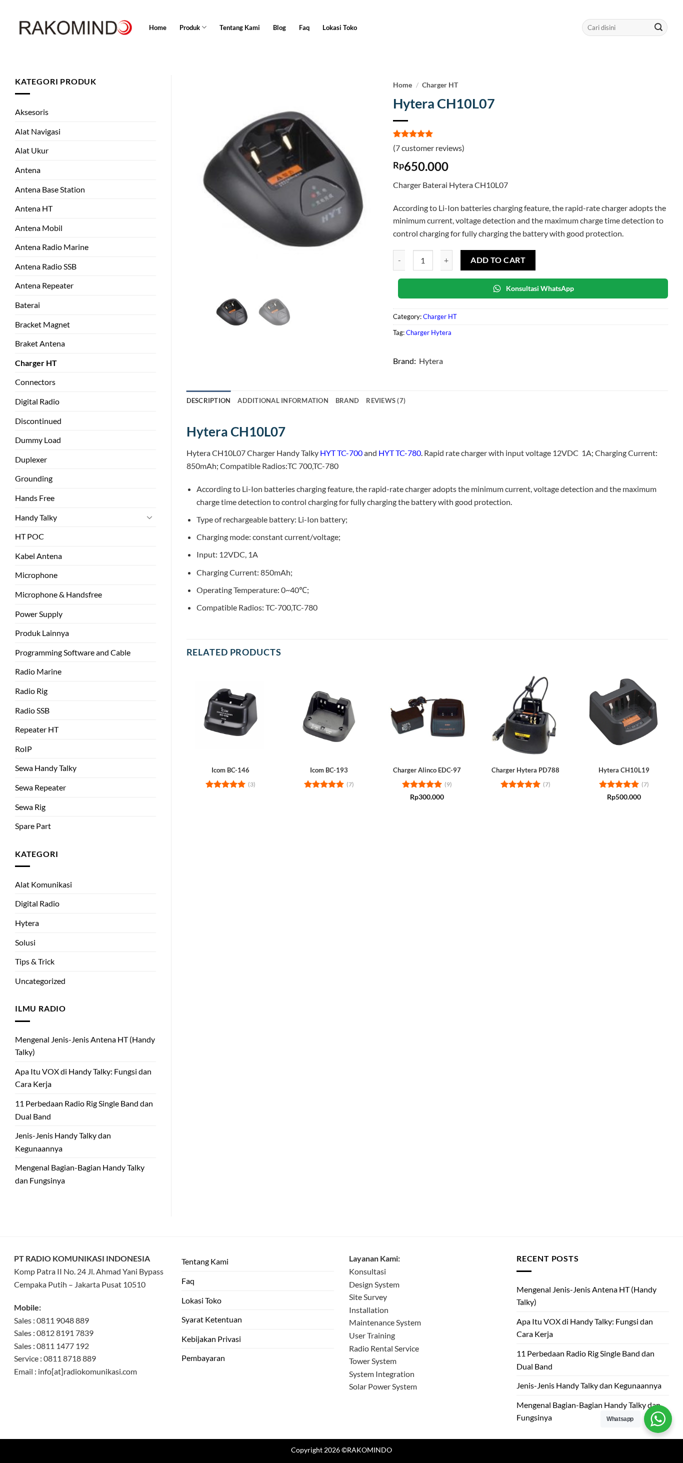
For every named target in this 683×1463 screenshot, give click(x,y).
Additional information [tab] (283, 400)
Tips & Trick (34, 961)
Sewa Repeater (40, 787)
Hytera (27, 923)
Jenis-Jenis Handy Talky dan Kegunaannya (63, 1141)
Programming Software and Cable (72, 652)
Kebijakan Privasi (211, 1339)
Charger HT (36, 363)
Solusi (25, 942)
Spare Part (33, 825)
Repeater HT (36, 729)
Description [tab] (208, 400)
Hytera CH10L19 (624, 770)
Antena (27, 169)
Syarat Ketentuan (212, 1319)
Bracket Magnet (42, 324)
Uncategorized (40, 981)
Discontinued (38, 421)
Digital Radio (37, 401)
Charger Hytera (429, 332)
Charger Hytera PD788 (526, 770)
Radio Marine (38, 671)
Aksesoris (31, 111)
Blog (279, 28)
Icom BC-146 (231, 770)
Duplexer (31, 459)
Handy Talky (36, 517)
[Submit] (658, 27)
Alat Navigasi (37, 131)
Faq (304, 28)
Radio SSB (32, 710)
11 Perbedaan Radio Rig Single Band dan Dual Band (84, 1109)
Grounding (33, 478)
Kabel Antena (38, 555)
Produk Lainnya (42, 633)
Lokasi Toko (339, 28)
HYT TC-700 (341, 453)
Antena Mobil (38, 227)
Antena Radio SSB (45, 266)
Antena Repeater (44, 285)
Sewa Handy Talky (45, 767)
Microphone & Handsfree (58, 594)
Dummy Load (38, 439)
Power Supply (38, 613)
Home (157, 28)
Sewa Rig (30, 807)
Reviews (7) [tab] (386, 400)
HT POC (29, 536)
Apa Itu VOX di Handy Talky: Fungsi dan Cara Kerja (83, 1077)
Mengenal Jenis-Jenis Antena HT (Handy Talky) (85, 1045)
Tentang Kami (240, 28)
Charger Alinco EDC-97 (427, 770)
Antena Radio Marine (51, 247)
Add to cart (498, 260)
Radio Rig (31, 691)
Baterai (27, 305)
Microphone (36, 575)
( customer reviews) (428, 147)
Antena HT (33, 208)
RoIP (23, 749)
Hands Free (34, 497)
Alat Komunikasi (43, 884)
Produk (190, 28)
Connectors (35, 381)
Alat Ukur (31, 150)
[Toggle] (150, 517)
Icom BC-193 (329, 770)
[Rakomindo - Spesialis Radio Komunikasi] (74, 27)
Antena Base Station (50, 189)
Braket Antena (40, 343)
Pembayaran (203, 1357)
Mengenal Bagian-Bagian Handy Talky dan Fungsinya (79, 1173)
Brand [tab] (347, 400)
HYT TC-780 (399, 453)
